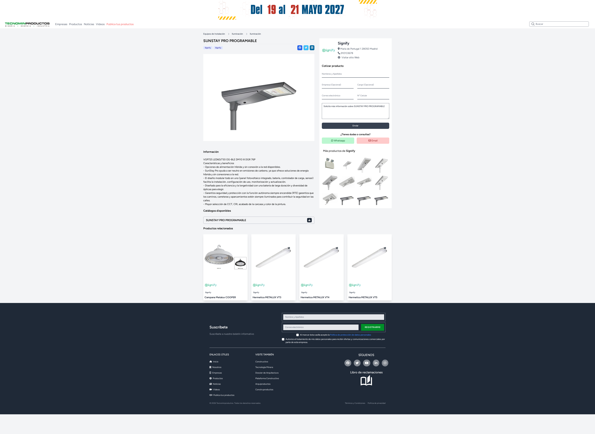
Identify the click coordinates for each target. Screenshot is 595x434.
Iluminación (237, 34)
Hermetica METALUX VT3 (267, 297)
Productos (75, 24)
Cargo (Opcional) (365, 84)
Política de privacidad (377, 403)
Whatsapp (339, 140)
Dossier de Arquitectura (266, 373)
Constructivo (261, 361)
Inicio (215, 361)
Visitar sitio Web (350, 57)
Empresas (61, 24)
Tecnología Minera (264, 367)
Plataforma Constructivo (267, 378)
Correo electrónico (331, 95)
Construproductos (264, 389)
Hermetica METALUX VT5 (363, 297)
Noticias (89, 24)
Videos (100, 24)
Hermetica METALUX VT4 (315, 297)
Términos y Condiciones (355, 403)
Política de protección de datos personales (350, 335)
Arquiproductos (263, 384)
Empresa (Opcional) (331, 84)
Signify (218, 48)
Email (374, 140)
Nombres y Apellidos (332, 74)
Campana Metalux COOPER (220, 297)
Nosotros (216, 367)
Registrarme (372, 327)
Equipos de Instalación (214, 34)
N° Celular (362, 95)
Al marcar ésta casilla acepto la (335, 335)
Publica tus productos (120, 24)
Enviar (355, 125)
